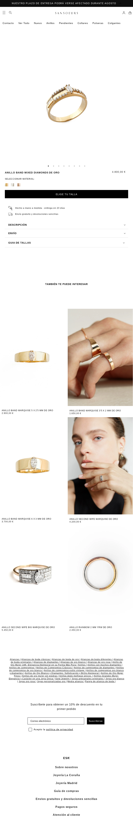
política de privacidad (59, 729)
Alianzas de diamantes (46, 662)
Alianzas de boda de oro (66, 659)
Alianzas (15, 659)
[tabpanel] (66, 104)
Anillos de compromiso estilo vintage (64, 670)
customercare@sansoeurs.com (44, 40)
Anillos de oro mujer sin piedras (40, 676)
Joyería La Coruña (66, 775)
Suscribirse (96, 721)
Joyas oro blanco (114, 679)
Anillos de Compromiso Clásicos (54, 667)
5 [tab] (69, 166)
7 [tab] (79, 166)
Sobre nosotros (66, 767)
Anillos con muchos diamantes (104, 665)
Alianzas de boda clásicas (36, 659)
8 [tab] (84, 166)
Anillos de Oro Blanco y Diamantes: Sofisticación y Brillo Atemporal (62, 673)
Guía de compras (66, 791)
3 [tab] (58, 166)
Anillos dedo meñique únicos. (75, 676)
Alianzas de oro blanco (73, 662)
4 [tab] (64, 166)
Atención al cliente (66, 815)
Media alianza (75, 681)
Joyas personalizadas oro (51, 681)
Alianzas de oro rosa (99, 662)
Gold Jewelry (62, 679)
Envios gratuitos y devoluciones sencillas (66, 799)
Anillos (82, 665)
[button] (4, 12)
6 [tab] (74, 166)
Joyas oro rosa (27, 681)
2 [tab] (53, 166)
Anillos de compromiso (22, 667)
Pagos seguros (66, 807)
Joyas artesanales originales (88, 679)
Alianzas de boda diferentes (96, 659)
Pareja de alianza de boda (100, 681)
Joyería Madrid (66, 783)
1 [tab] (48, 166)
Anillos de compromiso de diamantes (94, 667)
